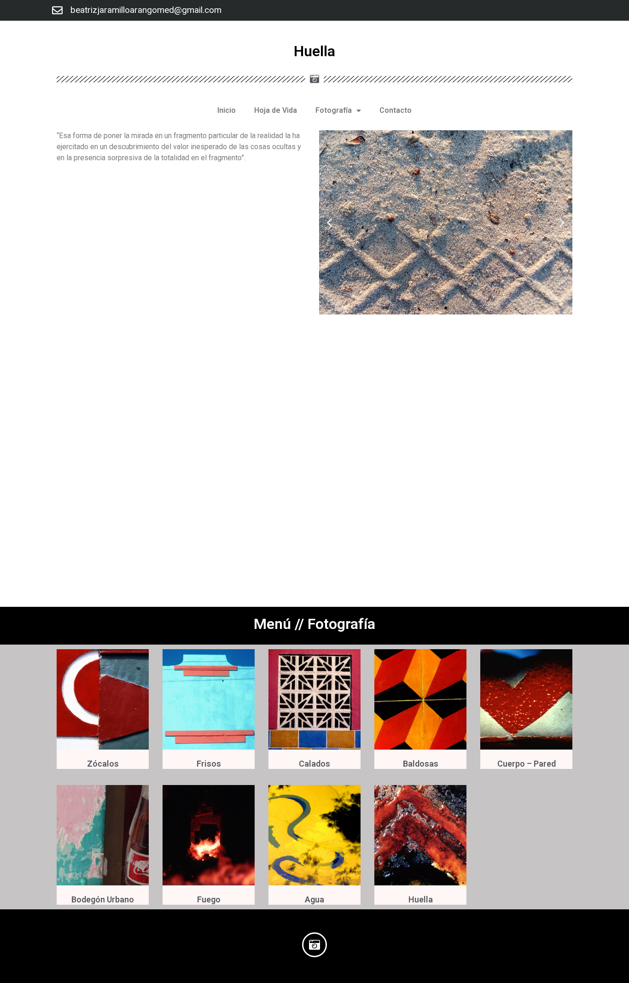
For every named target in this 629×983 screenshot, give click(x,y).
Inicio (226, 110)
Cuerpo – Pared (526, 763)
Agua (314, 899)
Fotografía (333, 110)
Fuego (209, 899)
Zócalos (103, 763)
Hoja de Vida (275, 110)
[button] (437, 308)
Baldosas (420, 763)
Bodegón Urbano (102, 899)
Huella (420, 899)
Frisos (209, 763)
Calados (314, 763)
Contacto (395, 110)
